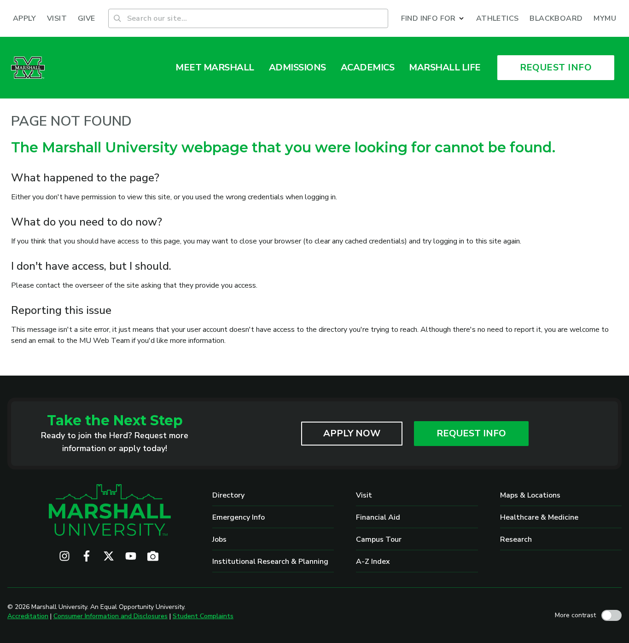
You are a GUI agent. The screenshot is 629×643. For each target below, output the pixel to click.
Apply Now (351, 433)
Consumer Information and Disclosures (110, 616)
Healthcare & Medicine (539, 517)
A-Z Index (373, 561)
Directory (228, 495)
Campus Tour (379, 539)
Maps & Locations (530, 495)
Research (516, 539)
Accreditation (27, 616)
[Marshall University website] (28, 68)
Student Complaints (203, 616)
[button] (433, 18)
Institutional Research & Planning (270, 561)
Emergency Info (238, 517)
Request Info (471, 433)
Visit (364, 495)
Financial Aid (378, 517)
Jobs (219, 539)
